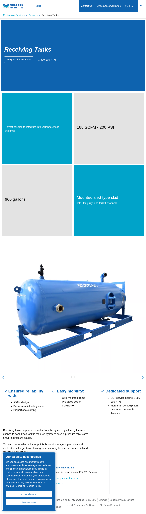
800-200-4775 (48, 59)
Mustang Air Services (14, 15)
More (38, 5)
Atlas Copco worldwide (109, 6)
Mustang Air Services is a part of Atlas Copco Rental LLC (67, 500)
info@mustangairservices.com (62, 478)
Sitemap (103, 500)
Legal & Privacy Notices (122, 500)
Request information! (19, 59)
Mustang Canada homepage (13, 6)
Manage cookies (29, 502)
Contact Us (86, 6)
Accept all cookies (29, 494)
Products (33, 15)
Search (141, 6)
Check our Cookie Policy (28, 486)
